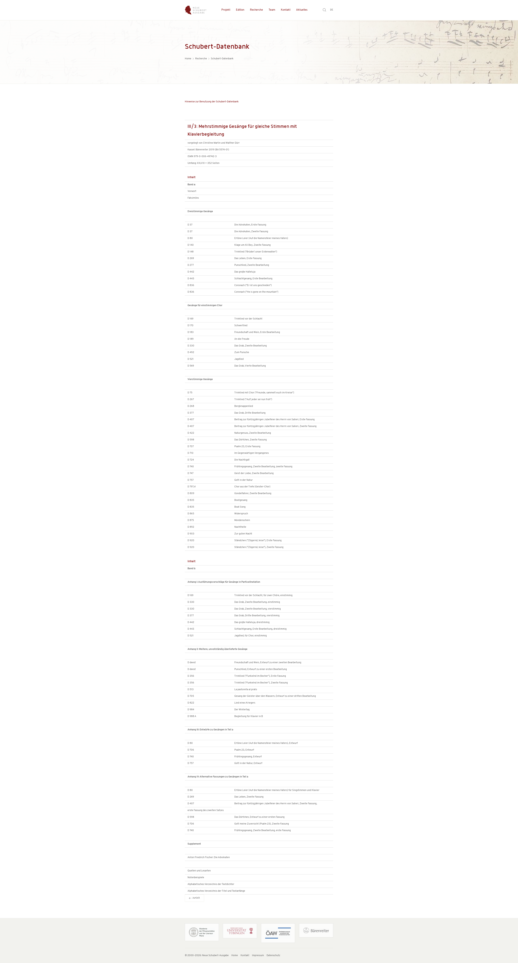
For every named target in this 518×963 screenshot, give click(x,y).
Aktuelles (301, 10)
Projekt (225, 10)
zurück (195, 898)
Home (234, 955)
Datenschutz (273, 955)
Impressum (258, 955)
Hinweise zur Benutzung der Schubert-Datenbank (212, 102)
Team (272, 10)
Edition (240, 10)
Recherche (256, 10)
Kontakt (285, 10)
